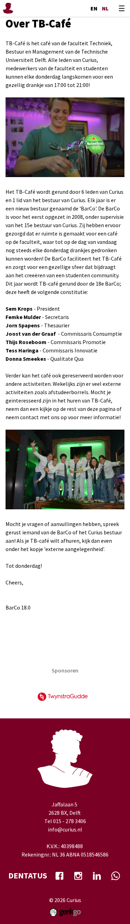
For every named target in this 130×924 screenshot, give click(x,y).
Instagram (78, 875)
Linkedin (97, 875)
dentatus (27, 875)
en (93, 8)
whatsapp (115, 875)
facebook (59, 875)
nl (105, 8)
